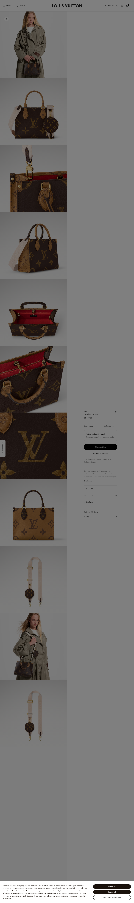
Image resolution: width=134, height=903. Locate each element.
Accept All (112, 886)
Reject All (112, 892)
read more (7, 898)
